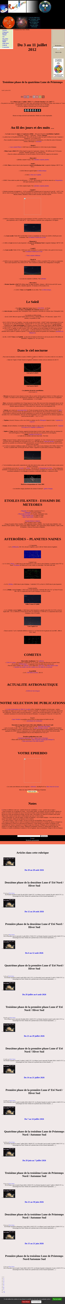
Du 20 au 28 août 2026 (34, 870)
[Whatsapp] (40, 97)
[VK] (37, 97)
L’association (5, 47)
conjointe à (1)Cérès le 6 (35, 434)
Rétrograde (43, 420)
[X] (43, 97)
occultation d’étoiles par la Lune (37, 237)
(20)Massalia (15, 547)
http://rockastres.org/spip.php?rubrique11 (43, 739)
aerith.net (41, 661)
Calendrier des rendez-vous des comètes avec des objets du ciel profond (33, 667)
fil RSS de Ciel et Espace (33, 691)
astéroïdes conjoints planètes (41, 159)
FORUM (4, 45)
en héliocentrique (41, 170)
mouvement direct (22, 410)
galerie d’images (48, 488)
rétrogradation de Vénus (46, 468)
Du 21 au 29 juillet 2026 (34, 1036)
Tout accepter (57, 1299)
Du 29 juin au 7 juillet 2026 (34, 1160)
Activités (4, 30)
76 (4, 1292)
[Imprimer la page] (31, 97)
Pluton (12, 563)
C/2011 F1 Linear (10, 662)
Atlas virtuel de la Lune (52, 786)
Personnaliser (36, 1301)
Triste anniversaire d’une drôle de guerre (33, 741)
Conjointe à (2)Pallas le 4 (37, 427)
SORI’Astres (5, 43)
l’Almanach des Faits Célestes (5, 33)
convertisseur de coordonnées (34, 721)
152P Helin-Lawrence (32, 672)
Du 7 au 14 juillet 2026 (34, 1119)
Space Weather (16, 719)
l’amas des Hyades (49, 441)
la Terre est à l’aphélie (35, 174)
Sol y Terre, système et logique (5, 40)
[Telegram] (34, 97)
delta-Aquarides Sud (27, 515)
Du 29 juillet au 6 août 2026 (34, 994)
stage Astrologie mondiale (41, 728)
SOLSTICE (41, 308)
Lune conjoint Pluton (15, 147)
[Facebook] (25, 97)
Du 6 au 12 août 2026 (34, 953)
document (38, 141)
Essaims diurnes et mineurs (32, 521)
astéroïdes (43, 278)
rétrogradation (59, 180)
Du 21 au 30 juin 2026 (34, 1202)
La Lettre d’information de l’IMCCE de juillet (18, 709)
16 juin (28, 468)
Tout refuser (25, 1301)
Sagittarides (28, 512)
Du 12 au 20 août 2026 (34, 911)
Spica (60, 410)
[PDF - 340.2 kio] (32, 111)
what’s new (41, 665)
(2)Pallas (10, 584)
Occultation (16, 565)
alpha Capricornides (28, 517)
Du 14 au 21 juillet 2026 (34, 1077)
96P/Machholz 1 (23, 664)
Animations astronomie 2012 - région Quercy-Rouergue (33, 738)
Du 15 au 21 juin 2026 (34, 1243)
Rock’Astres (12, 893)
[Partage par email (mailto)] (21, 97)
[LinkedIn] (28, 97)
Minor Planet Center (52, 665)
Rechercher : (58, 45)
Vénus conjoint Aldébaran (33, 255)
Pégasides (24, 511)
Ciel (3, 36)
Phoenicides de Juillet (24, 514)
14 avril (21, 468)
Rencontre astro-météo (44, 726)
